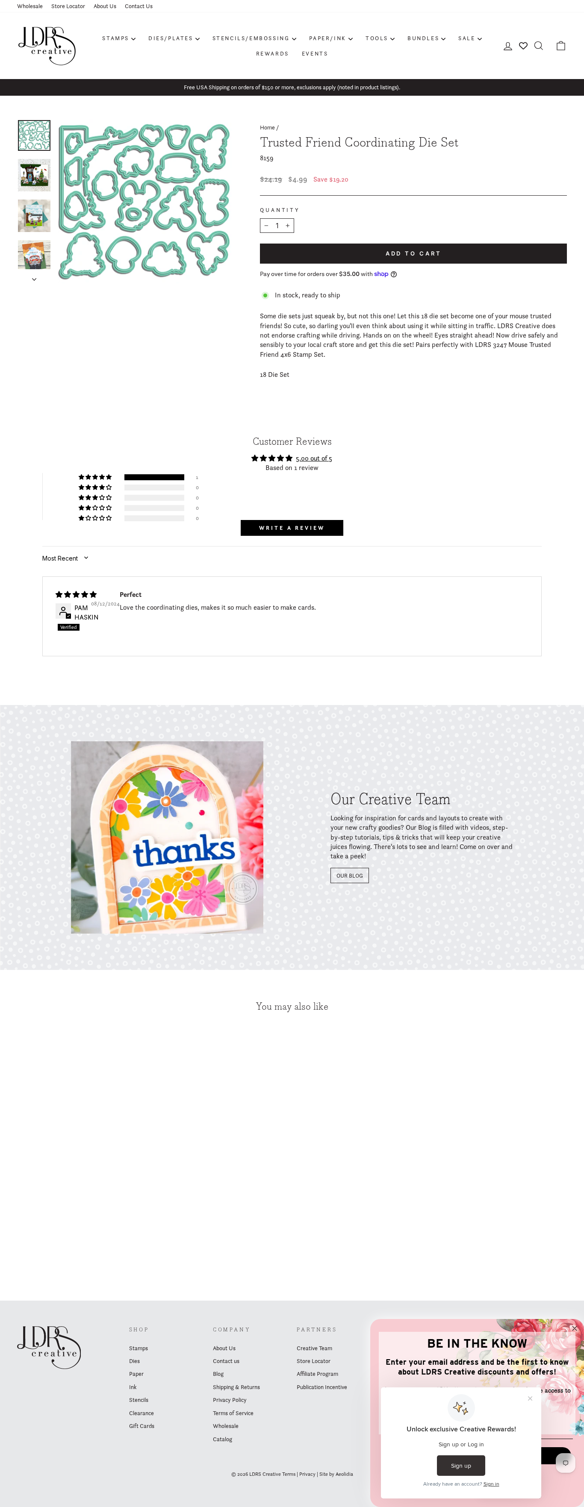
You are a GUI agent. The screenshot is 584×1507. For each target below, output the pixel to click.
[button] (96, 477)
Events (315, 53)
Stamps (115, 38)
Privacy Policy (230, 1399)
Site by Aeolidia (336, 1474)
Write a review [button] (292, 528)
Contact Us (139, 6)
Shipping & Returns (236, 1387)
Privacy (307, 1474)
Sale (466, 38)
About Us (105, 6)
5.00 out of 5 (314, 458)
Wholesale (30, 6)
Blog (218, 1373)
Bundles (423, 38)
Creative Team (314, 1348)
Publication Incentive (322, 1387)
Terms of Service (233, 1413)
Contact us (226, 1360)
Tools (377, 38)
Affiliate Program (317, 1373)
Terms (288, 1474)
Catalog (222, 1439)
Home (267, 127)
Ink (132, 1387)
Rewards (272, 53)
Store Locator (68, 6)
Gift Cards (141, 1425)
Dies (134, 1360)
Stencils (138, 1399)
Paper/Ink (327, 38)
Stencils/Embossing (251, 38)
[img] (76, 594)
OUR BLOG (349, 875)
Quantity (280, 210)
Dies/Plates (170, 38)
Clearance (141, 1413)
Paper (136, 1373)
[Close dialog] (574, 1328)
